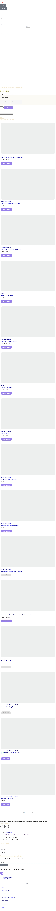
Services (3, 24)
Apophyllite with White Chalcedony (11, 249)
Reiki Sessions (4, 904)
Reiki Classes (4, 900)
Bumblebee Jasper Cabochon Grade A (12, 157)
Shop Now (3, 36)
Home (2, 18)
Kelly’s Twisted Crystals (10, 94)
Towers (2, 293)
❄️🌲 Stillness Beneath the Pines (10, 753)
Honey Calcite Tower (7, 295)
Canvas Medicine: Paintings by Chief (9, 704)
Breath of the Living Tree (8, 707)
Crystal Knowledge (5, 33)
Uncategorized (4, 658)
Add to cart (8, 108)
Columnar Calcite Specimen (9, 341)
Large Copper (5, 101)
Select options (6, 163)
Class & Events (5, 894)
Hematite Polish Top (6, 661)
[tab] (3, 114)
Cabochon (3, 155)
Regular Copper (16, 101)
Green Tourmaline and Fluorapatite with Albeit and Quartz (17, 615)
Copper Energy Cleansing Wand (10, 525)
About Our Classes (5, 890)
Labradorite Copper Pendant (9, 479)
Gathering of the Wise (7, 798)
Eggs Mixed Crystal (6, 387)
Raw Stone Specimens (6, 247)
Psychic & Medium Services (8, 897)
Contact (3, 21)
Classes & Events (4, 30)
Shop (2, 907)
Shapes (2, 385)
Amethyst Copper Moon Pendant (10, 203)
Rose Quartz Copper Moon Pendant (11, 571)
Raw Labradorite (5, 433)
